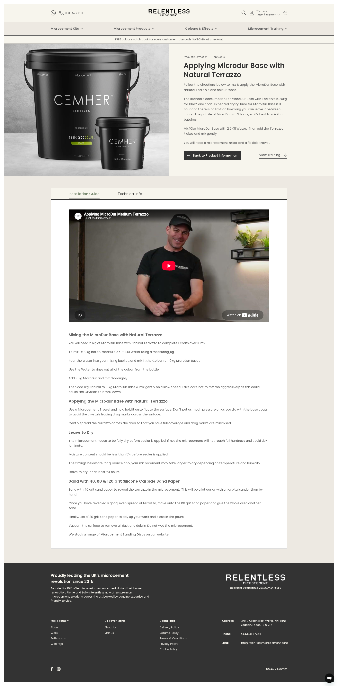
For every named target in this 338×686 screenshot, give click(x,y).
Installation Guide (84, 193)
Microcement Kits (65, 28)
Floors (54, 627)
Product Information (196, 57)
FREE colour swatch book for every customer (145, 39)
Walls (54, 633)
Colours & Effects (199, 28)
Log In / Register (266, 14)
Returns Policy (169, 633)
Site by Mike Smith (276, 669)
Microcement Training (265, 28)
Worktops (57, 644)
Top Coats (218, 57)
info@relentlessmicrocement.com (264, 643)
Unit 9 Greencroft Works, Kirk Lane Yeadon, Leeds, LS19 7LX (264, 623)
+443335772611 (251, 634)
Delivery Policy (169, 627)
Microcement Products (132, 28)
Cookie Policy (169, 649)
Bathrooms (58, 638)
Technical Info (130, 193)
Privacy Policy (169, 644)
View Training (269, 155)
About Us (110, 627)
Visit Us (109, 633)
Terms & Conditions (173, 638)
